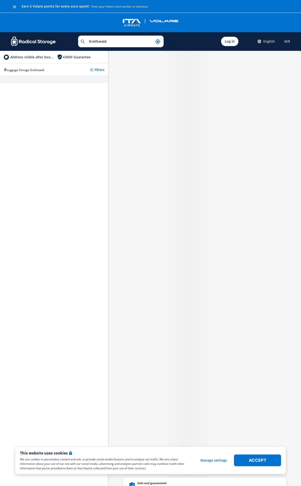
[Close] (14, 6)
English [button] (269, 41)
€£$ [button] (286, 41)
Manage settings (213, 460)
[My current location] (158, 41)
